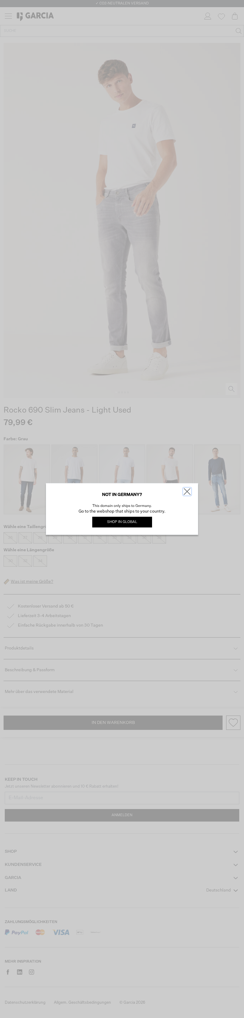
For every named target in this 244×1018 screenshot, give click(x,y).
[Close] (187, 491)
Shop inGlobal (122, 522)
